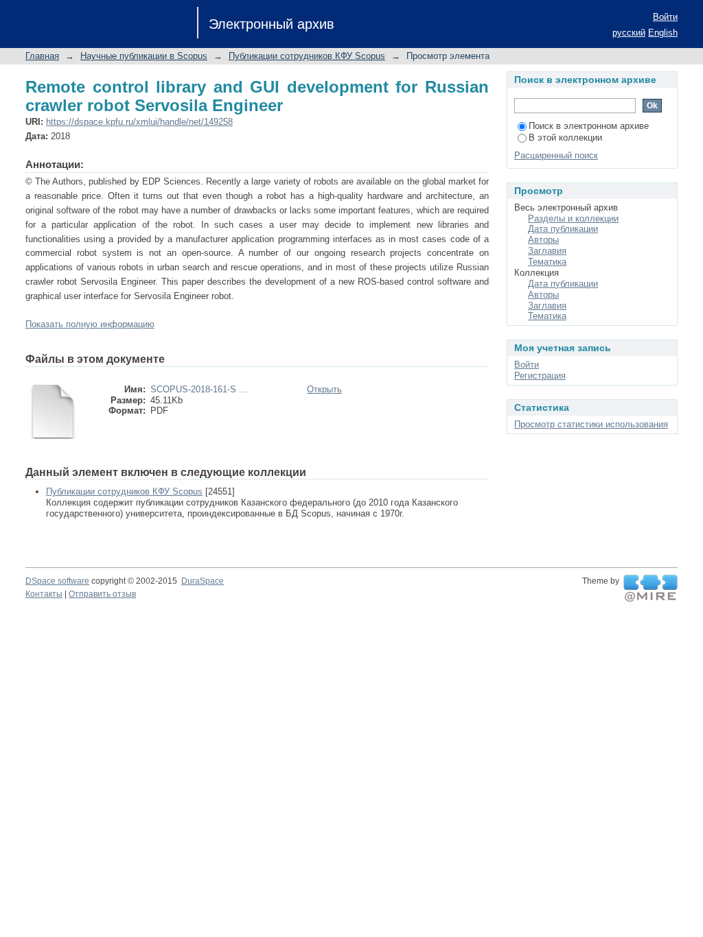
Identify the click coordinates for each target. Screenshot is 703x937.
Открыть (324, 389)
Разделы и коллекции (573, 218)
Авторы (543, 240)
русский (628, 32)
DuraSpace (202, 581)
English (663, 32)
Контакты (43, 594)
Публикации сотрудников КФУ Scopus (307, 56)
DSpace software (57, 581)
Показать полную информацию (89, 324)
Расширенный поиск (556, 155)
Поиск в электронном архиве (589, 126)
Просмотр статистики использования (591, 424)
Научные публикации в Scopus (143, 56)
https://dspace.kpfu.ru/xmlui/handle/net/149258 (139, 122)
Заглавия (547, 251)
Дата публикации (563, 229)
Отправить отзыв (102, 594)
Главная (42, 56)
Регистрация (540, 375)
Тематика (547, 262)
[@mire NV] (650, 588)
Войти (665, 17)
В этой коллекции (565, 137)
